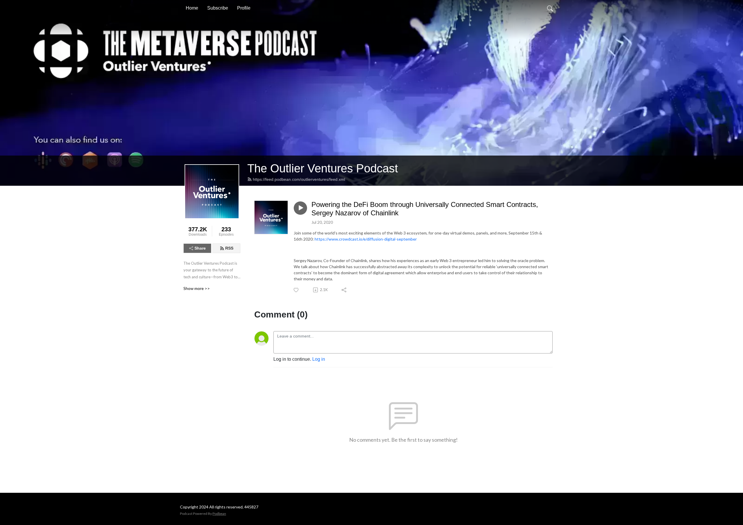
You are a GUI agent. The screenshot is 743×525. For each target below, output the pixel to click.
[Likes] (296, 290)
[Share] (344, 290)
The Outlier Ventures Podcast (322, 168)
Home (192, 8)
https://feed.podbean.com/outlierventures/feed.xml (299, 179)
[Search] (550, 8)
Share (200, 248)
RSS (229, 248)
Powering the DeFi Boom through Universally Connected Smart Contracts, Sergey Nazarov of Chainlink (424, 209)
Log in (318, 359)
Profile (243, 8)
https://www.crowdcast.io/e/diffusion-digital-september (366, 239)
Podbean (219, 513)
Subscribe (217, 8)
